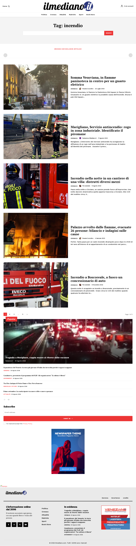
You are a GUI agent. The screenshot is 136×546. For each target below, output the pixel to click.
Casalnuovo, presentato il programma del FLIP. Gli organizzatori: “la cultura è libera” (34, 375)
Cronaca (74, 89)
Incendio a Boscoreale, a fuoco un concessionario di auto (96, 279)
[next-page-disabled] (130, 55)
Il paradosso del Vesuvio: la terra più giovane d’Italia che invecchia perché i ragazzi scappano (38, 367)
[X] (20, 524)
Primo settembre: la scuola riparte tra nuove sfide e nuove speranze (28, 391)
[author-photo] (80, 89)
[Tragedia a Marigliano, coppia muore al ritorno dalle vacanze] (68, 341)
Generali (7, 370)
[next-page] (27, 314)
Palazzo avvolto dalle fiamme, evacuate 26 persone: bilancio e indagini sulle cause (101, 230)
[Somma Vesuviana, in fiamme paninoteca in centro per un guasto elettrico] (36, 87)
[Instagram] (14, 524)
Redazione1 (9, 361)
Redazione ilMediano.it (89, 138)
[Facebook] (8, 524)
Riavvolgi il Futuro (10, 386)
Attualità (7, 394)
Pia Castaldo (86, 186)
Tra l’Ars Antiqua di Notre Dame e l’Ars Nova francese (23, 383)
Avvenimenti (8, 378)
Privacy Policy (27, 423)
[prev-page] (5, 55)
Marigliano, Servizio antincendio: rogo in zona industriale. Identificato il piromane (101, 130)
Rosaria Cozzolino (87, 88)
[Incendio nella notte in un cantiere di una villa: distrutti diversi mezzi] (36, 186)
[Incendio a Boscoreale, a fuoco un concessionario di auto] (36, 285)
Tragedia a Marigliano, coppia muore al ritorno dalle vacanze (37, 357)
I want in (66, 418)
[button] (7, 6)
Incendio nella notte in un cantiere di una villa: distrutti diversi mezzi (100, 180)
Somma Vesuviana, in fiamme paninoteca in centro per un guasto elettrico (98, 81)
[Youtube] (25, 524)
